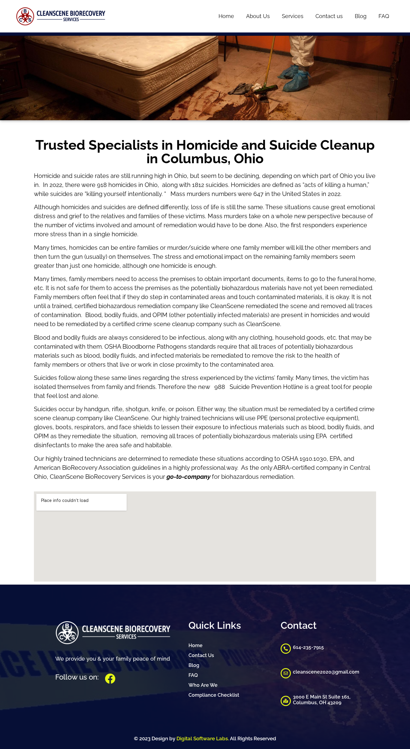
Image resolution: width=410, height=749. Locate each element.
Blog (360, 16)
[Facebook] (110, 678)
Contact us (329, 16)
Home (226, 16)
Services (292, 16)
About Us (258, 16)
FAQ (383, 16)
